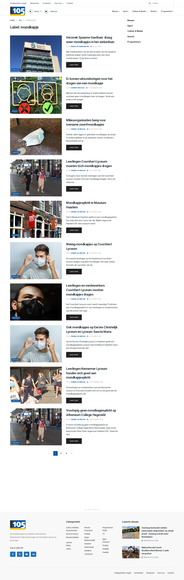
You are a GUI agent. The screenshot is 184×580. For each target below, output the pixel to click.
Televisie (53, 11)
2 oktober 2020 (94, 299)
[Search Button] (148, 3)
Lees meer (76, 65)
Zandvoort (88, 554)
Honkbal (105, 549)
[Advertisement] (92, 487)
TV (103, 534)
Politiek (87, 534)
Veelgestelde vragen (18, 3)
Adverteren (34, 3)
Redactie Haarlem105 (80, 46)
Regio (14, 111)
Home (12, 20)
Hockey (105, 545)
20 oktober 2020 (95, 129)
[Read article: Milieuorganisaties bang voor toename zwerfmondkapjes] (36, 136)
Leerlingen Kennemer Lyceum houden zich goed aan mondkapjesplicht (86, 373)
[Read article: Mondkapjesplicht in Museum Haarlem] (36, 219)
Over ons (58, 3)
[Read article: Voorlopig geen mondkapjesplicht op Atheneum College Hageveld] (36, 426)
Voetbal (105, 552)
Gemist (153, 11)
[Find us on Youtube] (26, 554)
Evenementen (71, 530)
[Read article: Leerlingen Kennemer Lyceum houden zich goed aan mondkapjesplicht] (36, 385)
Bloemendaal (89, 540)
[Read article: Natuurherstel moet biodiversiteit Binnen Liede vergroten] (130, 552)
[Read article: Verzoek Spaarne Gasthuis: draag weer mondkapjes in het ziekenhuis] (36, 53)
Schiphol (87, 551)
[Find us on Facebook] (13, 554)
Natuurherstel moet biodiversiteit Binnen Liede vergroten (155, 550)
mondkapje (31, 20)
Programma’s (166, 11)
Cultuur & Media (139, 11)
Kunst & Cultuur (72, 534)
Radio (36, 11)
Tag (20, 20)
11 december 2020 (94, 88)
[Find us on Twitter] (19, 554)
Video (68, 549)
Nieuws (115, 11)
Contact (70, 3)
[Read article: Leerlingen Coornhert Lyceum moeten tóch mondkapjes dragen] (36, 177)
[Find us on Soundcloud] (33, 554)
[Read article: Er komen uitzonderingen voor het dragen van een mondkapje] (36, 95)
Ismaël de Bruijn (78, 129)
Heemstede (89, 547)
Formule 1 (106, 542)
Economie (88, 530)
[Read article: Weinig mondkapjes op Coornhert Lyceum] (36, 260)
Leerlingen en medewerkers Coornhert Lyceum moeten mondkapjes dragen (85, 290)
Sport (125, 11)
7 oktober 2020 (94, 171)
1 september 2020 (95, 382)
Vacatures (47, 3)
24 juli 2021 (97, 46)
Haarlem (15, 70)
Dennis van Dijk (77, 88)
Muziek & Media (72, 537)
